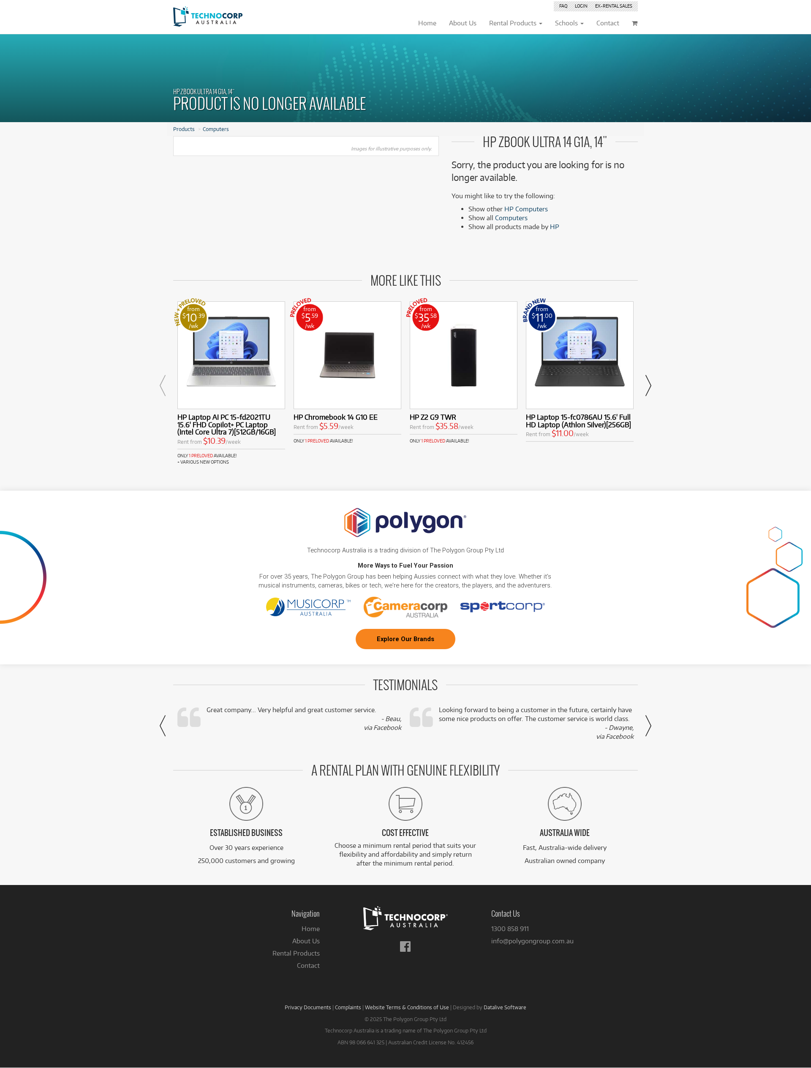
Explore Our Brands (405, 639)
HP (554, 227)
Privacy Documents (308, 1007)
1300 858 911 (510, 929)
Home (311, 929)
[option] (231, 383)
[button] (162, 385)
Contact (308, 965)
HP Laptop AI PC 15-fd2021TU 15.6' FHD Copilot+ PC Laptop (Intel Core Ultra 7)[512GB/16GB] (226, 424)
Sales (613, 5)
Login (581, 5)
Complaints (348, 1007)
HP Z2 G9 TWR (433, 416)
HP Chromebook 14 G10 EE (336, 416)
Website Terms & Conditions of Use (407, 1007)
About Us (306, 941)
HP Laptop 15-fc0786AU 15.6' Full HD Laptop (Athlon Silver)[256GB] (578, 420)
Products (184, 129)
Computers (216, 129)
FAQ (563, 5)
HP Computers (526, 209)
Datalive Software (505, 1007)
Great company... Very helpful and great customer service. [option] (304, 719)
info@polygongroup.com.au (532, 941)
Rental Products (296, 953)
